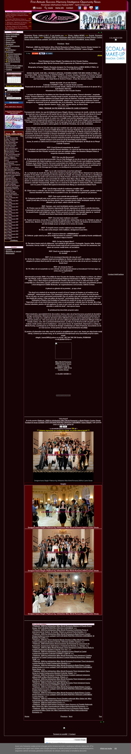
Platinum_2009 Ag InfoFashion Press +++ (49, 702)
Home (27, 716)
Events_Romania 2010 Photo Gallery (11, 213)
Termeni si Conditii (13, 68)
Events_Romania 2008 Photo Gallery (11, 219)
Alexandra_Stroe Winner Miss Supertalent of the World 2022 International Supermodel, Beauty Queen (12, 170)
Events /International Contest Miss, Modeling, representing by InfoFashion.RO (14, 112)
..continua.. (14, 240)
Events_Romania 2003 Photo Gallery (11, 235)
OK (115, 748)
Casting (9, 69)
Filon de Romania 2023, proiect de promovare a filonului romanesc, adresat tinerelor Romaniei (12, 151)
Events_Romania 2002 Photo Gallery (11, 238)
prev (39, 457)
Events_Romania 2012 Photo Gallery (11, 207)
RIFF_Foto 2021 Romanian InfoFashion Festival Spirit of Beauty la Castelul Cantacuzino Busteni (12, 176)
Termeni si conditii (60, 734)
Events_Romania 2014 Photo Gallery (11, 201)
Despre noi (10, 40)
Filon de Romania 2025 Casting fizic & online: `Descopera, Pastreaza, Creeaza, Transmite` (11, 145)
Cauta (50, 8)
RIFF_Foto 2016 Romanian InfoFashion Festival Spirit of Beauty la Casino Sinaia (12, 194)
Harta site (59, 8)
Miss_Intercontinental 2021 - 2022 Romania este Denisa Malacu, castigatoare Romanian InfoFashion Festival (12, 157)
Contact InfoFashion (116, 274)
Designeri (9, 44)
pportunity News (13, 60)
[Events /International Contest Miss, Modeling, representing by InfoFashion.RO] (14, 122)
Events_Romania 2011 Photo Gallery (11, 210)
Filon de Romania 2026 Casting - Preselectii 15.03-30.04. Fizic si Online (11, 139)
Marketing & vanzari (13, 251)
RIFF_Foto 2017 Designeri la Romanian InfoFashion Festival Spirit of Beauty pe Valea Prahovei (12, 188)
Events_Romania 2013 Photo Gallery (11, 204)
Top (100, 716)
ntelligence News (13, 58)
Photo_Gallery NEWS (14, 134)
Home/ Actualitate (12, 34)
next (88, 457)
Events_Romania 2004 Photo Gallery (11, 231)
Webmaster (10, 253)
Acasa (39, 8)
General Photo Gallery (14, 66)
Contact (69, 8)
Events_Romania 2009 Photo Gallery (11, 216)
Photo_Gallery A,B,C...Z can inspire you (48, 35)
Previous (60, 44)
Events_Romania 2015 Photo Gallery (11, 198)
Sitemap (9, 38)
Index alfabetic (11, 36)
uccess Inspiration (14, 54)
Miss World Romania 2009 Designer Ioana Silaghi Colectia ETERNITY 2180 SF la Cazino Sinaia (63, 366)
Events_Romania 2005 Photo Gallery (11, 228)
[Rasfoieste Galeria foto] (55, 22)
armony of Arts (12, 56)
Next (67, 44)
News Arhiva (11, 42)
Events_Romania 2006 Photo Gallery (11, 225)
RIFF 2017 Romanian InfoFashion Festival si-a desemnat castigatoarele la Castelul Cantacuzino (11, 182)
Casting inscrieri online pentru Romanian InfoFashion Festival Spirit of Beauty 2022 (12, 164)
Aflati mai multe (106, 748)
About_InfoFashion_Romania (13, 106)
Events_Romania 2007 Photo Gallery (11, 222)
